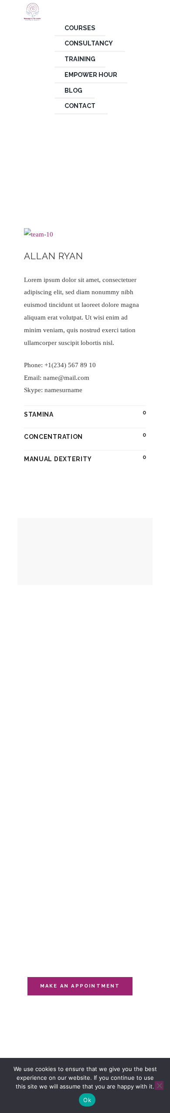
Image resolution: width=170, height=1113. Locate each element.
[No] (159, 1085)
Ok (87, 1099)
